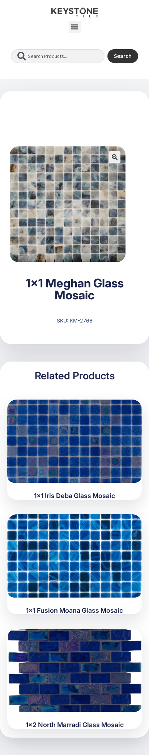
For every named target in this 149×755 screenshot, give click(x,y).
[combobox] (58, 56)
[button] (75, 27)
